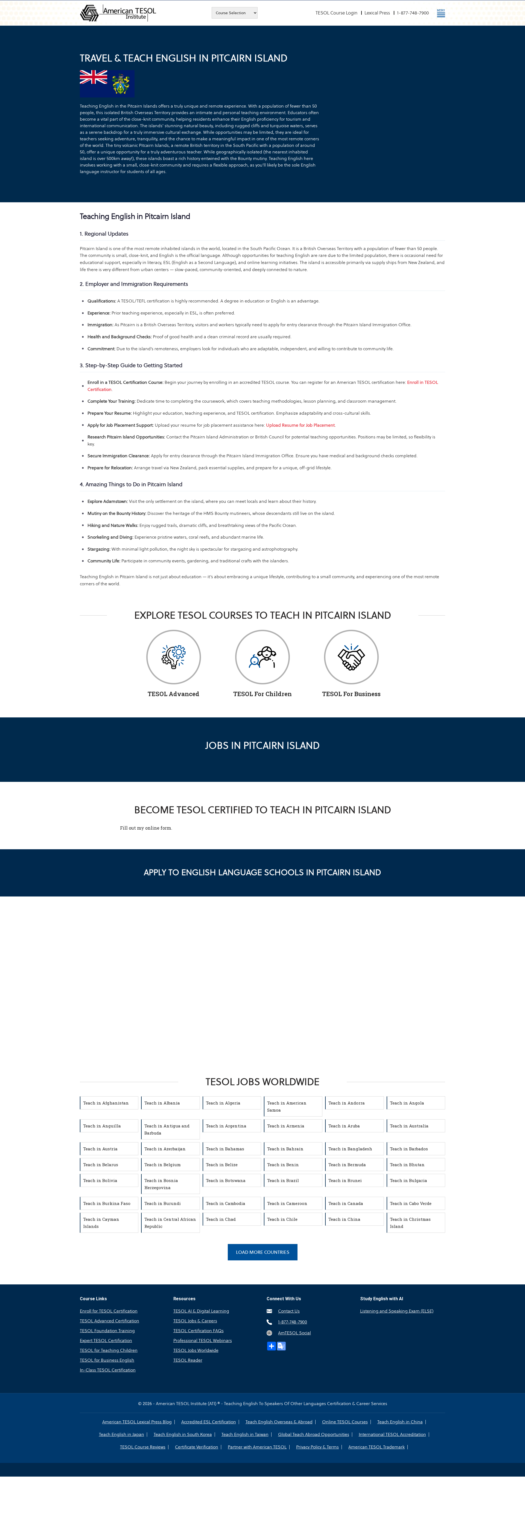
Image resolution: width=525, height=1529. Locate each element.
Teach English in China (400, 1422)
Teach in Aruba (344, 1126)
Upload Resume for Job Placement (300, 425)
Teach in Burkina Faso (106, 1203)
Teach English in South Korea (183, 1434)
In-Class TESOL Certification (108, 1370)
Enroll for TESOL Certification (109, 1311)
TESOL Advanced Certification (109, 1321)
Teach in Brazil (283, 1180)
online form (158, 828)
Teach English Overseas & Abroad (279, 1422)
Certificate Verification (196, 1447)
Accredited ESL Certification (208, 1422)
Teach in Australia (409, 1126)
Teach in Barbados (409, 1148)
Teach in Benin (283, 1164)
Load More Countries (262, 1252)
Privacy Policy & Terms (317, 1447)
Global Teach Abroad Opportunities (313, 1434)
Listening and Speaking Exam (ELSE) (396, 1311)
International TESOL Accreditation (392, 1434)
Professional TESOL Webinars (202, 1340)
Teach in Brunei (345, 1180)
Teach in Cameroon (287, 1203)
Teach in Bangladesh (350, 1148)
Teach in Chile (282, 1219)
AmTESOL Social (294, 1333)
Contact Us (289, 1311)
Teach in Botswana (226, 1180)
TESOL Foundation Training (107, 1331)
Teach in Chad (221, 1219)
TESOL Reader (187, 1360)
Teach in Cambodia (225, 1203)
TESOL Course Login (336, 13)
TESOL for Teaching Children (109, 1350)
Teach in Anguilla (102, 1126)
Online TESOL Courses (345, 1422)
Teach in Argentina (226, 1126)
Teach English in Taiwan (245, 1434)
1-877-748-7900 (413, 13)
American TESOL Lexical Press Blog (137, 1422)
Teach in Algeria (223, 1103)
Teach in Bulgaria (408, 1180)
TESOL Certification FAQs (198, 1331)
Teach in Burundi (162, 1203)
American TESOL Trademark (376, 1447)
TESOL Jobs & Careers (195, 1321)
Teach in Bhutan (407, 1164)
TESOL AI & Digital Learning (201, 1311)
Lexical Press (377, 13)
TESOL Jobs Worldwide (195, 1350)
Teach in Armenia (285, 1126)
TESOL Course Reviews (142, 1447)
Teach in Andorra (346, 1103)
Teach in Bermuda (347, 1164)
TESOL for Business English (107, 1360)
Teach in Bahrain (285, 1148)
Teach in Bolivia (100, 1180)
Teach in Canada (345, 1203)
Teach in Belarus (100, 1164)
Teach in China (344, 1219)
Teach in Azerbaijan (165, 1148)
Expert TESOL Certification (106, 1340)
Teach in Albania (162, 1103)
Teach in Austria (100, 1148)
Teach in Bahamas (225, 1148)
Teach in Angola (407, 1103)
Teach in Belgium (162, 1164)
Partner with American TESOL (257, 1447)
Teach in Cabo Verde (410, 1203)
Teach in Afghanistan (106, 1103)
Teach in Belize (222, 1164)
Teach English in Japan (121, 1434)
